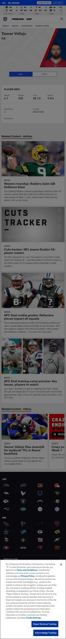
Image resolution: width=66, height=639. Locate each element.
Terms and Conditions (27, 570)
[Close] (61, 564)
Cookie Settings (33, 618)
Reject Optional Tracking (44, 624)
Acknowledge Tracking (46, 633)
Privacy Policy (28, 576)
